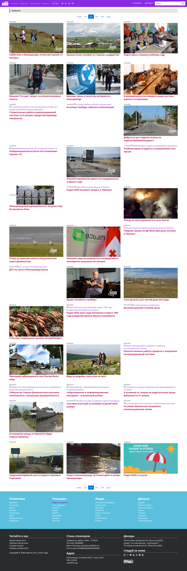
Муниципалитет (16, 518)
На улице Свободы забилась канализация (90, 107)
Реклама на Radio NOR (18, 548)
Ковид (97, 515)
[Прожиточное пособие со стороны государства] (93, 38)
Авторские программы (104, 502)
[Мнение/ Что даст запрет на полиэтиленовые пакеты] (36, 79)
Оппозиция (14, 513)
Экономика (142, 518)
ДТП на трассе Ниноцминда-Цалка (28, 269)
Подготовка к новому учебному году (144, 54)
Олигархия (14, 505)
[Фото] (66, 3)
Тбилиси (55, 518)
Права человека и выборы (82, 299)
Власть (12, 508)
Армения (56, 521)
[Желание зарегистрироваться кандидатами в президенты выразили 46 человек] (93, 241)
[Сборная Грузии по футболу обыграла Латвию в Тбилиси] (149, 228)
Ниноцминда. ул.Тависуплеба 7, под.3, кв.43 (85, 557)
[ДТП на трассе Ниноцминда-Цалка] (31, 266)
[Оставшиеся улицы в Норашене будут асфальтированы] (36, 417)
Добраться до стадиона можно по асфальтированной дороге (142, 139)
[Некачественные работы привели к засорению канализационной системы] (151, 347)
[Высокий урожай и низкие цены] (145, 305)
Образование (101, 518)
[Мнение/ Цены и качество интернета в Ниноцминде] (93, 79)
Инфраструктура (145, 521)
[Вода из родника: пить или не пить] (93, 359)
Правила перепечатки (18, 543)
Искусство (99, 510)
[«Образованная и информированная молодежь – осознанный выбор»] (93, 388)
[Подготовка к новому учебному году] (151, 38)
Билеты (141, 510)
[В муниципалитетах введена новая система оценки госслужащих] (151, 79)
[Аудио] (62, 3)
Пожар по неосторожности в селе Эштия (146, 220)
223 (96, 16)
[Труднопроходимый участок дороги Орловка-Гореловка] (36, 458)
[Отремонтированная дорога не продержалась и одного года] (93, 162)
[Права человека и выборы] (93, 283)
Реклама (45, 3)
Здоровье (99, 508)
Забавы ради (100, 505)
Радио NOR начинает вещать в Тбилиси (89, 189)
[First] (74, 15)
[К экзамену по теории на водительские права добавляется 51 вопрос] (151, 388)
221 (85, 16)
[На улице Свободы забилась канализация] (92, 104)
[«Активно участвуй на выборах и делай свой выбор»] (97, 400)
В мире (55, 510)
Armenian (137, 3)
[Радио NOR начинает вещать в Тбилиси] (91, 187)
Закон (11, 515)
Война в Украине (60, 502)
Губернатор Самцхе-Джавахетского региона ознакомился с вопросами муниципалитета (34, 394)
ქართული (149, 3)
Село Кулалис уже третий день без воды (146, 299)
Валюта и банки (144, 505)
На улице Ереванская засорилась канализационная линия (142, 408)
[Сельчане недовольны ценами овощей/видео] (36, 321)
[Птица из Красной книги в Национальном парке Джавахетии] (36, 241)
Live (56, 3)
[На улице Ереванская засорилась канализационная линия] (149, 403)
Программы (35, 3)
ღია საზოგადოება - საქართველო (144, 543)
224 (102, 16)
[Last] (113, 15)
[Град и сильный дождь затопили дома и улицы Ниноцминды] (93, 458)
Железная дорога (145, 508)
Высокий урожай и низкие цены (142, 307)
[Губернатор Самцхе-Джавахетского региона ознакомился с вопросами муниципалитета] (36, 388)
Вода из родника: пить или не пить (86, 376)
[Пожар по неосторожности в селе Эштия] (151, 203)
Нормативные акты (17, 540)
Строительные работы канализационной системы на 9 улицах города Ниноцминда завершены (33, 115)
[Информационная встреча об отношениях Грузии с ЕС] (33, 148)
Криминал (13, 502)
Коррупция (14, 521)
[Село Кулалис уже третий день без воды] (151, 283)
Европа (55, 513)
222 (91, 16)
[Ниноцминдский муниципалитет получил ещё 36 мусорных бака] (35, 195)
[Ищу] (182, 3)
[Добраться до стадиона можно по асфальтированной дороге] (151, 120)
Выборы (12, 510)
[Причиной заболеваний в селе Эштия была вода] (36, 359)
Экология (142, 515)
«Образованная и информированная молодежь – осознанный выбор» (87, 394)
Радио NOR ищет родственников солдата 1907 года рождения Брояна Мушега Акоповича (92, 314)
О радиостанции (16, 545)
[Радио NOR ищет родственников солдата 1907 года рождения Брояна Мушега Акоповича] (93, 308)
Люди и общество (102, 513)
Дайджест (24, 3)
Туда (108, 16)
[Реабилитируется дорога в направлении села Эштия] (154, 145)
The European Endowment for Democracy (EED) (143, 540)
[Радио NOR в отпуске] (151, 458)
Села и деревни (58, 505)
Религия (98, 521)
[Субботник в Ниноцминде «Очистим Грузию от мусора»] (36, 38)
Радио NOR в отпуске (135, 475)
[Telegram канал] (72, 3)
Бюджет (141, 502)
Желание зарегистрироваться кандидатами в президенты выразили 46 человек (93, 260)
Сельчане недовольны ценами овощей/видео (35, 338)
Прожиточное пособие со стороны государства (93, 54)
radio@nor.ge (72, 563)
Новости (14, 3)
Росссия (55, 508)
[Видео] (69, 3)
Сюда (79, 16)
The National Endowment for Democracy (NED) (143, 545)
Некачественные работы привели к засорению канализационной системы (150, 353)
